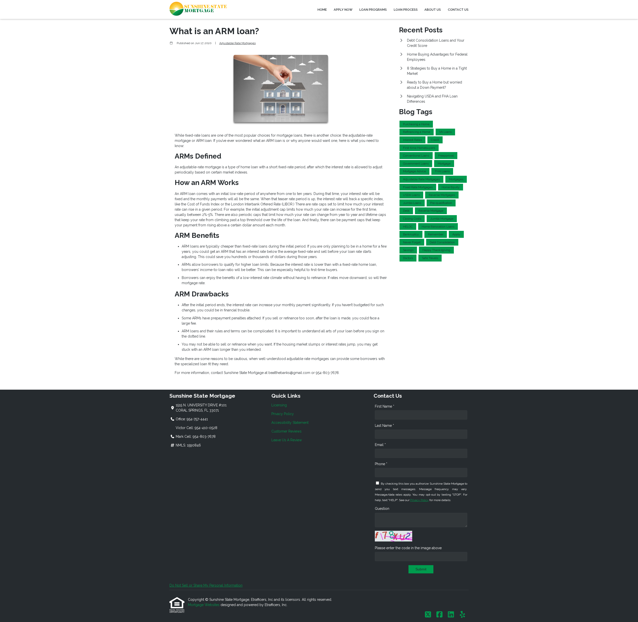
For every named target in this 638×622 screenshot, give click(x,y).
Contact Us (458, 9)
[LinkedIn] (451, 615)
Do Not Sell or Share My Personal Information (205, 585)
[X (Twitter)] (428, 615)
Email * (380, 445)
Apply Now (343, 9)
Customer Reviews (286, 431)
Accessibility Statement (290, 423)
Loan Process (406, 9)
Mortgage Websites (204, 605)
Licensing (279, 405)
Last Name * (384, 426)
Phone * (381, 464)
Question (382, 509)
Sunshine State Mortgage (244, 373)
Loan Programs (373, 9)
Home (322, 9)
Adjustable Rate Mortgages (237, 43)
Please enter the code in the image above (408, 548)
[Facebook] (439, 615)
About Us (432, 9)
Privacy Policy (282, 414)
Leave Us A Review (286, 440)
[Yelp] (462, 615)
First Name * (384, 406)
